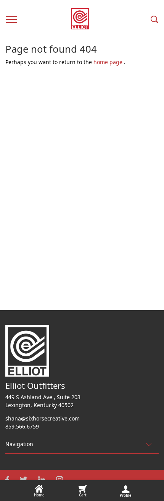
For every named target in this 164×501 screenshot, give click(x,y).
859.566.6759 (22, 426)
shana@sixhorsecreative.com (42, 418)
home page (108, 62)
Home (39, 495)
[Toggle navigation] (11, 18)
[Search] (154, 19)
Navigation (19, 444)
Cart (83, 495)
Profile (126, 495)
